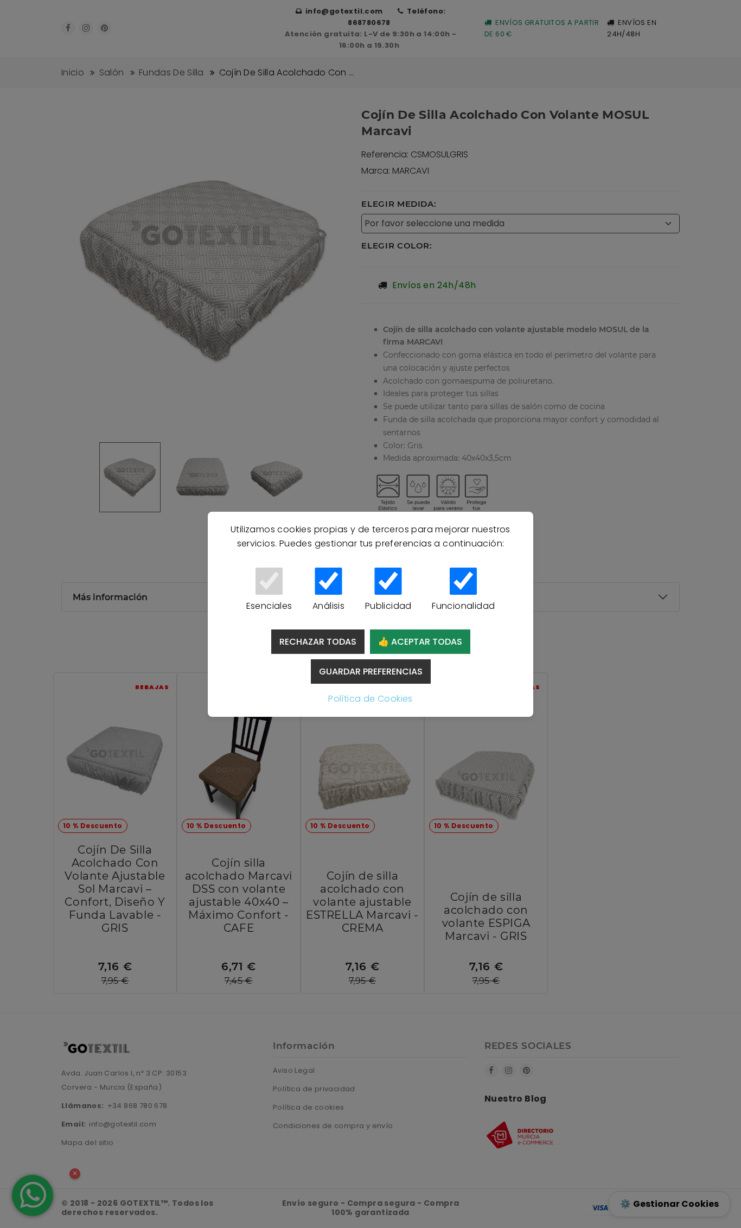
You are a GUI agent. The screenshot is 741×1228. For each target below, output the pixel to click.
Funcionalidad (463, 606)
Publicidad (388, 606)
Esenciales (269, 606)
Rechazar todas (317, 641)
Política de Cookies (370, 698)
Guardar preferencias (371, 671)
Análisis (328, 606)
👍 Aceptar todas (420, 641)
